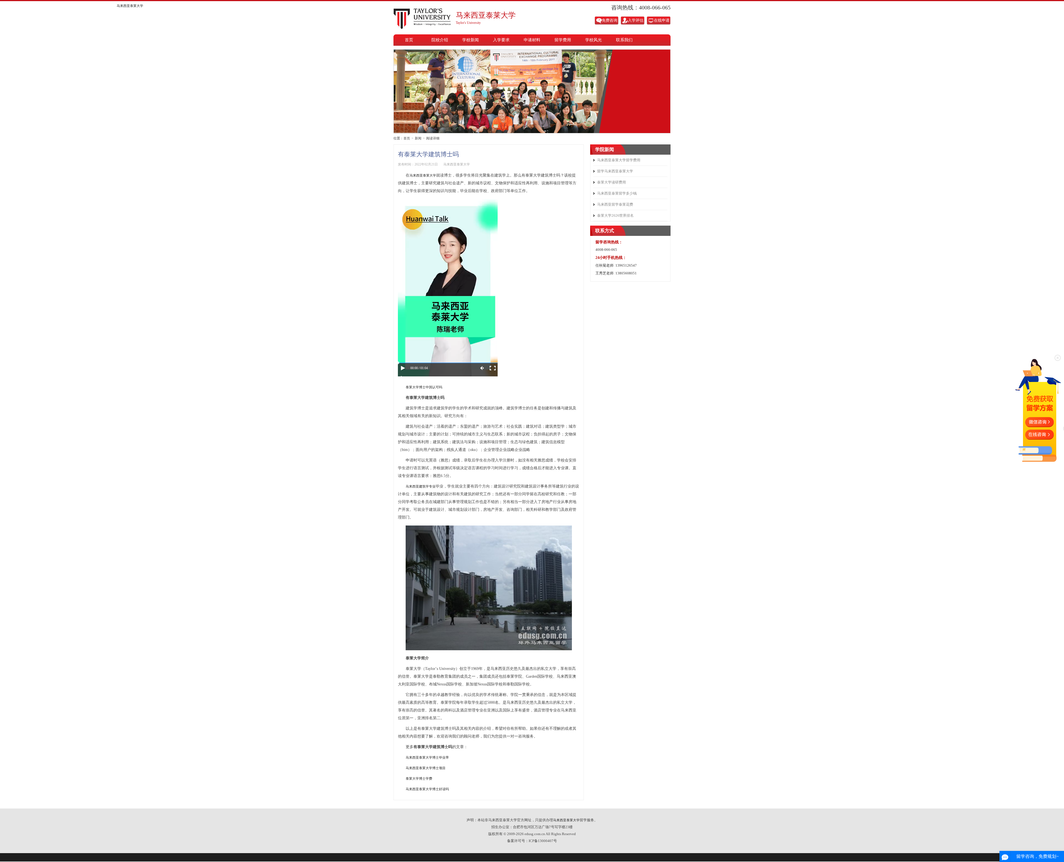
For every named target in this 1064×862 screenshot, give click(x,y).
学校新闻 (470, 40)
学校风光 (593, 40)
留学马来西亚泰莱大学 (615, 171)
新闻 (418, 138)
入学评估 (635, 20)
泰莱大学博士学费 (419, 779)
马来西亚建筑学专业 (421, 486)
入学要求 (501, 40)
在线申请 (661, 20)
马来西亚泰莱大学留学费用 (618, 160)
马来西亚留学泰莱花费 (615, 204)
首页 (409, 40)
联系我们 (624, 40)
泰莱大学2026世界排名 (615, 215)
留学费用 (562, 40)
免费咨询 (609, 20)
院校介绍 (439, 40)
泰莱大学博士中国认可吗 (424, 387)
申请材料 (532, 40)
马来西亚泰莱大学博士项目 (426, 768)
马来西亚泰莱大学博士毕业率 (427, 757)
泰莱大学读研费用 (611, 182)
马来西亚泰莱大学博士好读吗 (427, 789)
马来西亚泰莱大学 (423, 17)
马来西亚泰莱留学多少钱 (617, 193)
